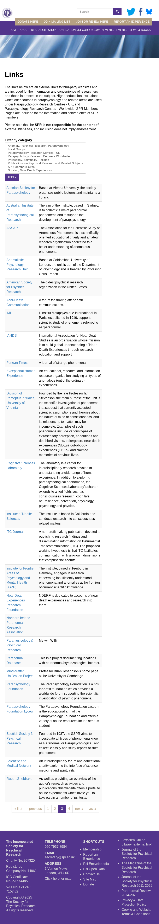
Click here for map (58, 878)
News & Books (140, 29)
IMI (8, 313)
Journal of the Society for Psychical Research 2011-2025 (137, 881)
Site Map (89, 879)
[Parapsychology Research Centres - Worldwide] (45, 156)
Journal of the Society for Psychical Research (137, 854)
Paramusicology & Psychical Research (19, 645)
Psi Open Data (94, 869)
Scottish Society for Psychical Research (20, 738)
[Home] (7, 13)
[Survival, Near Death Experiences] (45, 170)
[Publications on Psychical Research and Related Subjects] (45, 163)
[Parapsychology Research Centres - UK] (45, 153)
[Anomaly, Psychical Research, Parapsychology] (45, 146)
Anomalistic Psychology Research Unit (17, 264)
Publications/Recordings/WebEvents (86, 29)
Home (14, 29)
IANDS (11, 335)
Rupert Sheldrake (19, 778)
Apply (11, 177)
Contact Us (91, 874)
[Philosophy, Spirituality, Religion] (45, 160)
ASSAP (12, 228)
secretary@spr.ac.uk (60, 857)
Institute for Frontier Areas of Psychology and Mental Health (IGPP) (20, 578)
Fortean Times (17, 362)
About (24, 29)
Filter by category (18, 140)
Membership (92, 849)
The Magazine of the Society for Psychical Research (137, 867)
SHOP (52, 29)
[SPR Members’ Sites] (45, 167)
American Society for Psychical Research (19, 287)
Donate (88, 884)
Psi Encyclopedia (96, 864)
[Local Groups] (45, 149)
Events (121, 29)
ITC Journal (15, 531)
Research (38, 29)
